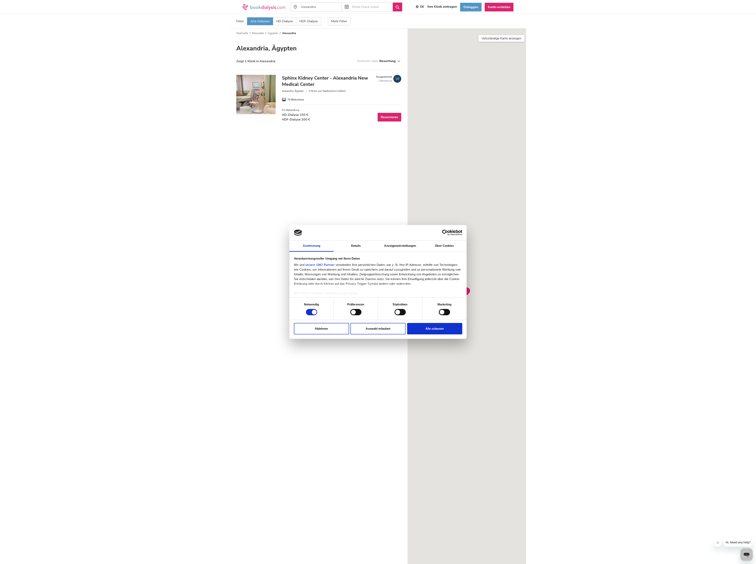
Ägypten (273, 33)
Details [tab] (356, 245)
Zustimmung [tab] (311, 245)
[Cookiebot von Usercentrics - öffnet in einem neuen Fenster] (445, 233)
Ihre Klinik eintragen (442, 7)
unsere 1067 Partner (320, 264)
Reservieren (389, 117)
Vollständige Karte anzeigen (501, 38)
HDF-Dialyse (308, 21)
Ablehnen (321, 328)
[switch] (355, 312)
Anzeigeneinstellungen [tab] (400, 245)
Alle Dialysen (260, 21)
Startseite (242, 33)
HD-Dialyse (284, 21)
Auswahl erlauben (378, 328)
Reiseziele (258, 33)
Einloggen (470, 7)
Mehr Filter (339, 21)
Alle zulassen (434, 328)
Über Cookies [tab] (444, 245)
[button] (467, 291)
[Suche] (397, 7)
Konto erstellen (499, 7)
